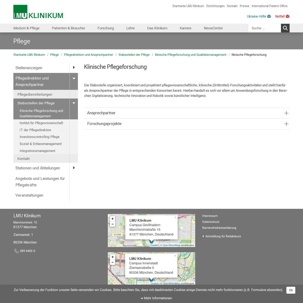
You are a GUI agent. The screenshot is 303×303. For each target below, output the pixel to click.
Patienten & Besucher (68, 28)
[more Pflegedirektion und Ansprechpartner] (74, 78)
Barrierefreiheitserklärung (219, 228)
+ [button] (113, 218)
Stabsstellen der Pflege (134, 55)
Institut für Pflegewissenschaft (41, 123)
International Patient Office (270, 6)
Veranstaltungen (29, 195)
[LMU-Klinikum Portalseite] (38, 11)
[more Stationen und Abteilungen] (74, 167)
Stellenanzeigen (28, 67)
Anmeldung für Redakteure (223, 236)
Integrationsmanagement (37, 151)
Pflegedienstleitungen (35, 94)
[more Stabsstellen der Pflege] (74, 103)
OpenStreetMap (171, 245)
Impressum (210, 216)
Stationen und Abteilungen (37, 168)
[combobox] (269, 28)
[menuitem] (26, 28)
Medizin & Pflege (26, 28)
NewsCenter (213, 28)
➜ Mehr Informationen (156, 298)
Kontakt (232, 6)
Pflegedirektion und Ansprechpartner (88, 55)
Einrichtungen (216, 6)
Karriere (185, 28)
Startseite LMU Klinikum (188, 6)
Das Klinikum (157, 28)
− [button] (113, 224)
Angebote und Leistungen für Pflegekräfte (40, 181)
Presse (244, 6)
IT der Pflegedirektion (35, 130)
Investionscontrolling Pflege (40, 137)
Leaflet (154, 245)
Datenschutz (211, 222)
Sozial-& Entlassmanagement (41, 144)
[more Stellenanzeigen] (74, 67)
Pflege (21, 41)
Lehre (130, 28)
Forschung (105, 28)
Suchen (285, 28)
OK (291, 290)
